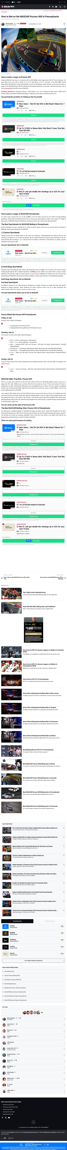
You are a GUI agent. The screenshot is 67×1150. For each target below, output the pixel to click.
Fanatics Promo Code (21, 502)
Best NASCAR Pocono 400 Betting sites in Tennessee (40, 806)
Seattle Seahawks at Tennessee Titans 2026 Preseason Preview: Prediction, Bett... (35, 864)
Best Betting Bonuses (10, 984)
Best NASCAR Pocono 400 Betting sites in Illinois (39, 764)
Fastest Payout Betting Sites (12, 975)
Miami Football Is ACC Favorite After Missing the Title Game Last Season (33, 846)
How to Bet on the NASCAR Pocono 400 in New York (15, 578)
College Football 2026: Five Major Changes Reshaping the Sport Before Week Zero (35, 837)
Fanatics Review (20, 168)
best (12, 229)
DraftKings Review (21, 149)
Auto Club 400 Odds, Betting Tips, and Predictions (39, 606)
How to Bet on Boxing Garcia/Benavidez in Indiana (39, 735)
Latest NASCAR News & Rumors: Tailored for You (31, 10)
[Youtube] (56, 7)
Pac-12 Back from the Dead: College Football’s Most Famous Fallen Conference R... (35, 828)
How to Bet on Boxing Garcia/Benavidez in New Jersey (41, 693)
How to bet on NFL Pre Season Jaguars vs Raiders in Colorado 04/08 (43, 651)
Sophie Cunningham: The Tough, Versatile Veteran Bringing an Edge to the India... (35, 873)
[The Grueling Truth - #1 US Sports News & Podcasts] (7, 6)
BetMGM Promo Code (21, 454)
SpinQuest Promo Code (8, 1104)
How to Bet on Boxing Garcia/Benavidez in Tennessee (40, 721)
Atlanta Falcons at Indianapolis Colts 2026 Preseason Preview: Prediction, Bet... (34, 901)
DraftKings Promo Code (22, 480)
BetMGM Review (20, 125)
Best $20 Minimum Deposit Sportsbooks (15, 1000)
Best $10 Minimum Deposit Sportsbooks (15, 996)
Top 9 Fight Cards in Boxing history (34, 592)
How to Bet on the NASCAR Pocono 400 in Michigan (53, 578)
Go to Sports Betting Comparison (33, 960)
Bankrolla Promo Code (8, 1114)
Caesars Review (20, 189)
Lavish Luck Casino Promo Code (10, 1107)
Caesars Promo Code (21, 524)
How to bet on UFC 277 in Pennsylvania (36, 679)
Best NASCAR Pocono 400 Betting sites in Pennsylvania (41, 792)
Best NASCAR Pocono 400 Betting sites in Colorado (40, 778)
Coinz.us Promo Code (8, 1109)
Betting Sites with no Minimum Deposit (15, 988)
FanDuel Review (20, 101)
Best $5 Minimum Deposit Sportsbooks (15, 992)
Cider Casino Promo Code (9, 1111)
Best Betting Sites (9, 971)
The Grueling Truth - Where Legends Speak (10, 10)
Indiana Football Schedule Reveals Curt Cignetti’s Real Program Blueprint (32, 892)
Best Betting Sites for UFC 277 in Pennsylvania (38, 750)
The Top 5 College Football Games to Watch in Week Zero (28, 855)
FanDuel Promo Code (21, 424)
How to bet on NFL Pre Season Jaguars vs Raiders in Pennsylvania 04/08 (40, 665)
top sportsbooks (7, 88)
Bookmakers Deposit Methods (12, 979)
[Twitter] (53, 7)
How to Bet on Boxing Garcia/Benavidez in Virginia (39, 707)
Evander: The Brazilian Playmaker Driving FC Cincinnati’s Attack (30, 883)
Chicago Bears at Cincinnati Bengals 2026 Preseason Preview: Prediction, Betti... (35, 910)
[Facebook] (49, 7)
